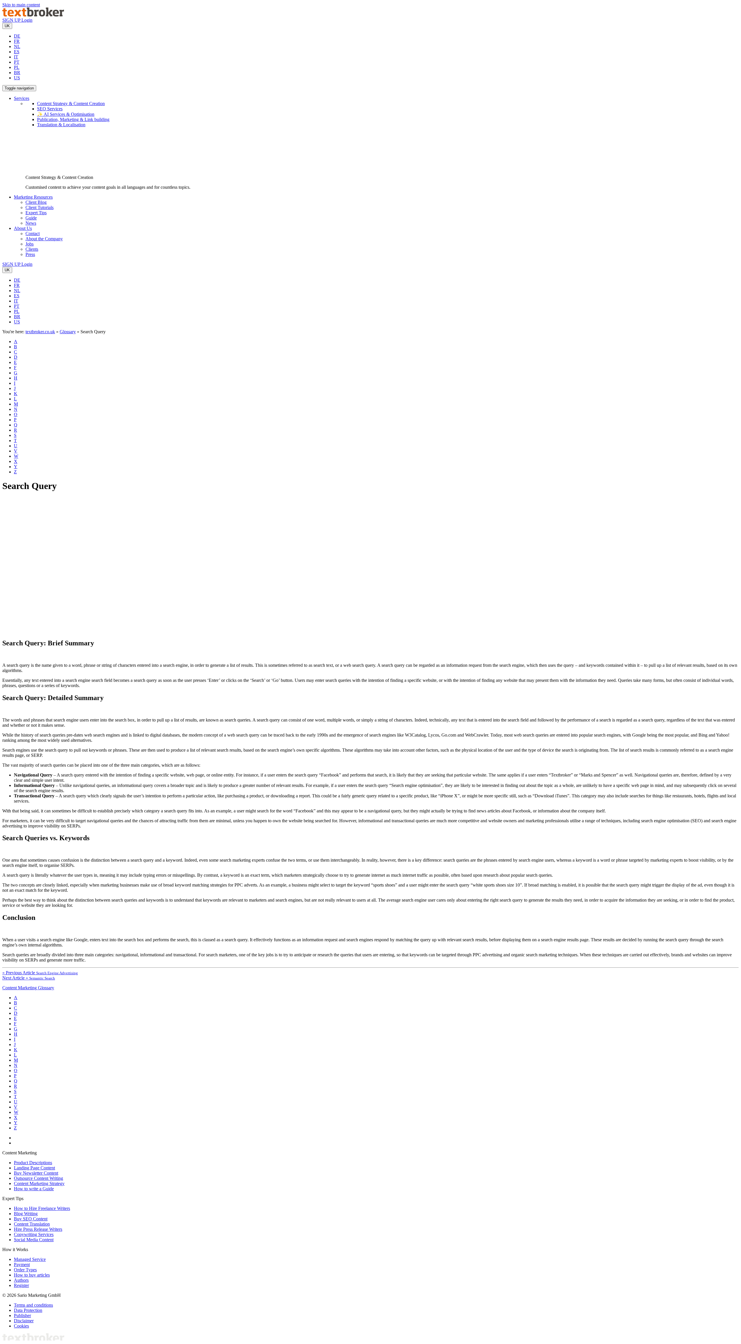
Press (30, 254)
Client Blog (36, 202)
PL (16, 67)
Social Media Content (34, 1239)
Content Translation (32, 1224)
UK (7, 26)
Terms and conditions (33, 1305)
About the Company (44, 238)
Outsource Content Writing (38, 1178)
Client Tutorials (39, 207)
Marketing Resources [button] (33, 197)
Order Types (25, 1269)
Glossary (68, 331)
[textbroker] (33, 14)
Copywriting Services (34, 1234)
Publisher (22, 1315)
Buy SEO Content (30, 1218)
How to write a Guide (34, 1188)
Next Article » (28, 977)
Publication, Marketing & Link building (73, 119)
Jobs (29, 243)
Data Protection (28, 1310)
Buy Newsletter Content (36, 1173)
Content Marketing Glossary (28, 987)
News (30, 223)
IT (16, 56)
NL (17, 46)
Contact (32, 233)
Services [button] (21, 98)
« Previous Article (40, 972)
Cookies (21, 1325)
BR (17, 72)
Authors (21, 1280)
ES (16, 51)
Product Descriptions (33, 1162)
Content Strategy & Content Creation (71, 103)
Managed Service (30, 1259)
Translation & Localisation (61, 124)
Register (21, 1285)
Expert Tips (36, 212)
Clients (31, 249)
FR (17, 41)
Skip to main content (21, 4)
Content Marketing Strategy (39, 1183)
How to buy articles (32, 1274)
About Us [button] (23, 228)
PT (16, 62)
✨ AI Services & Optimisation (65, 114)
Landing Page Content (34, 1167)
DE (17, 36)
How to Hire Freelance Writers (42, 1208)
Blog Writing (26, 1213)
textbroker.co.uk (40, 331)
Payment (22, 1264)
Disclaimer (24, 1320)
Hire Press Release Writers (38, 1229)
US (17, 77)
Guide (31, 217)
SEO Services (50, 108)
